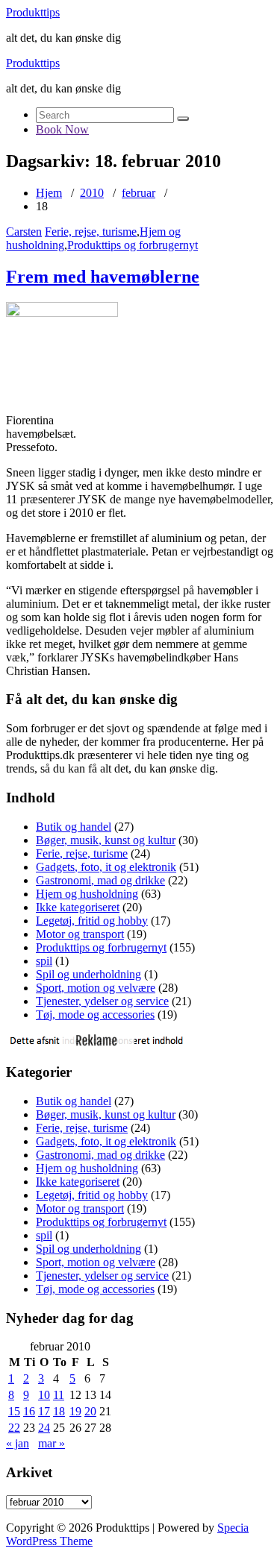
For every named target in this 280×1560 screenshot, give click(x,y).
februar (138, 192)
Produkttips (33, 12)
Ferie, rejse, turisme (91, 231)
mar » (51, 1443)
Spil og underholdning (88, 974)
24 (44, 1427)
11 (58, 1394)
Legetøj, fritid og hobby (92, 920)
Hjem (49, 192)
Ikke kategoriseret (77, 907)
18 (59, 1411)
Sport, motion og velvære (95, 987)
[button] (183, 118)
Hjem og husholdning (87, 893)
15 (14, 1411)
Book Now (62, 129)
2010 (92, 192)
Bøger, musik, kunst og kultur (105, 840)
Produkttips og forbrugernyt (132, 245)
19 (75, 1411)
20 (90, 1411)
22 (14, 1427)
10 (44, 1394)
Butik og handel (73, 826)
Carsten (24, 231)
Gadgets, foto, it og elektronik (106, 867)
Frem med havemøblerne (102, 276)
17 (44, 1411)
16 (29, 1411)
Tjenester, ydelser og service (102, 1001)
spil (44, 960)
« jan (17, 1443)
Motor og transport (80, 934)
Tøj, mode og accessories (95, 1014)
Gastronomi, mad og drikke (100, 880)
